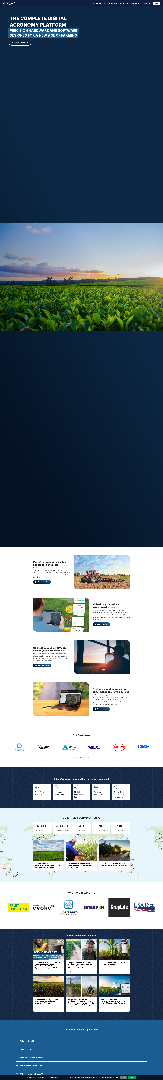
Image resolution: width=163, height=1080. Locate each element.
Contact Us (135, 3)
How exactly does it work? (31, 1057)
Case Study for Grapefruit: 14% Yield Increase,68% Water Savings (113, 864)
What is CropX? (27, 1041)
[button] (9, 748)
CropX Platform (98, 3)
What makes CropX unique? (32, 1065)
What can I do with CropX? (31, 1074)
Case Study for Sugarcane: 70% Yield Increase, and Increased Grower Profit (80, 865)
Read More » (37, 971)
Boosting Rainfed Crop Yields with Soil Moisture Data (113, 963)
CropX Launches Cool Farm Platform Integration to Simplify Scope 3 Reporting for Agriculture (113, 1001)
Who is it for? (26, 1049)
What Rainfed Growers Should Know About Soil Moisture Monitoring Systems (46, 1001)
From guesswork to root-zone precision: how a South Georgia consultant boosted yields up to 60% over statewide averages (80, 965)
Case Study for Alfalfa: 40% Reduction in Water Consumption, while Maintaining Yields (48, 865)
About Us (123, 3)
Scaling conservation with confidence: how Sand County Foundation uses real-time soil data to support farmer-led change (81, 1002)
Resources (111, 3)
